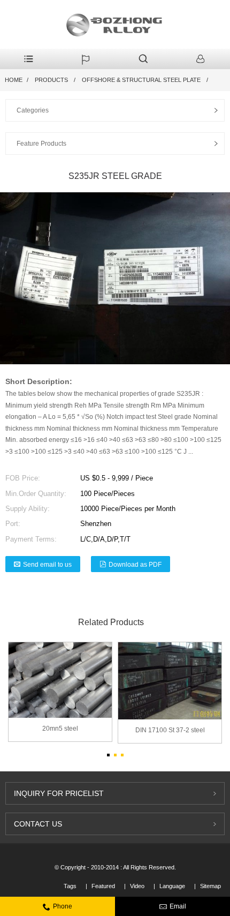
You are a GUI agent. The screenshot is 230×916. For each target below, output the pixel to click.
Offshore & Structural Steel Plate (141, 80)
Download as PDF (135, 564)
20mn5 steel (60, 728)
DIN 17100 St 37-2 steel (170, 730)
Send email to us (47, 564)
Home (13, 80)
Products (51, 80)
